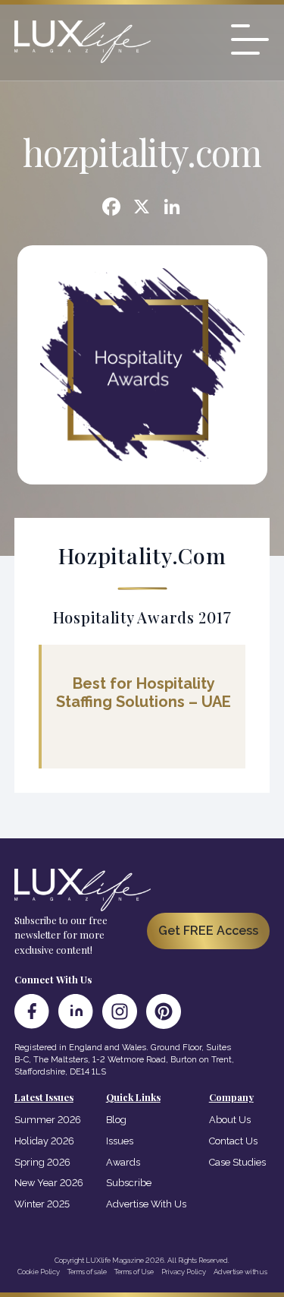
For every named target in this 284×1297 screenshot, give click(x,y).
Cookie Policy (38, 1271)
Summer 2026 (47, 1119)
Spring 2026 (42, 1162)
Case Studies (237, 1162)
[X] (141, 208)
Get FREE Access (208, 930)
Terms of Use (134, 1271)
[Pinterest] (163, 1011)
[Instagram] (119, 1011)
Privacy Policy (183, 1271)
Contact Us (233, 1141)
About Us (230, 1119)
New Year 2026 (48, 1182)
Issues (119, 1141)
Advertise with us (240, 1271)
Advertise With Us (146, 1204)
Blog (116, 1119)
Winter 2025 (42, 1204)
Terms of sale (87, 1271)
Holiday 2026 (44, 1141)
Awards (123, 1162)
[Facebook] (111, 208)
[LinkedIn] (75, 1011)
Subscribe (128, 1182)
